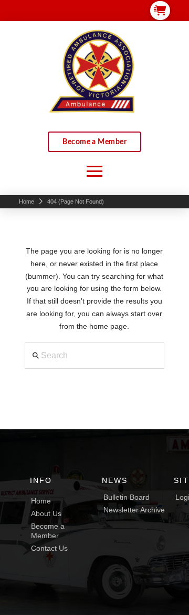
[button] (160, 10)
